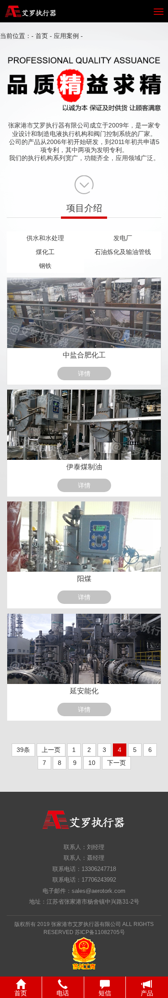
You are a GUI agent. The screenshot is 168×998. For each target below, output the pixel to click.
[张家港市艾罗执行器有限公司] (28, 11)
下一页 (116, 762)
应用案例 (66, 35)
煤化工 (45, 251)
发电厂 (122, 238)
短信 (105, 993)
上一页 (51, 749)
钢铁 (45, 265)
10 (91, 762)
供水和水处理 (45, 238)
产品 (147, 993)
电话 (62, 993)
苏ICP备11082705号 (100, 932)
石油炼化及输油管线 (123, 251)
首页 (41, 35)
